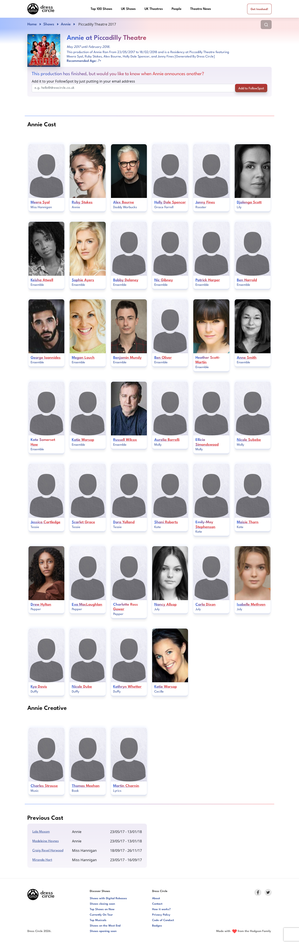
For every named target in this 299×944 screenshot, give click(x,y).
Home (32, 24)
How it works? (161, 909)
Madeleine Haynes (45, 841)
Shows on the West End (105, 925)
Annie (66, 24)
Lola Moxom (41, 831)
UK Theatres (153, 9)
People (176, 9)
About (156, 898)
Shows (48, 24)
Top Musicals (98, 920)
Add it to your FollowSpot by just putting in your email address (83, 81)
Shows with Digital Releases (108, 898)
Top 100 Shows (101, 9)
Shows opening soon (103, 931)
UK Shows (128, 9)
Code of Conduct (163, 920)
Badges (157, 925)
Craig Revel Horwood (47, 850)
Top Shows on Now (102, 909)
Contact (157, 903)
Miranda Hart (42, 860)
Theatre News (200, 9)
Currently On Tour (101, 914)
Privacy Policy (161, 914)
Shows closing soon (102, 903)
